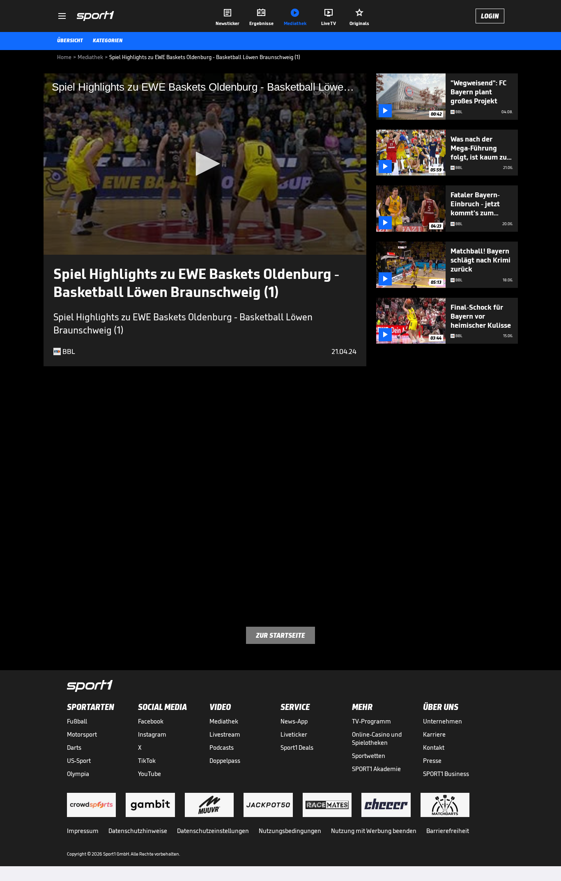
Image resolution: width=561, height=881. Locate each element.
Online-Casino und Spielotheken (377, 738)
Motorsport (82, 734)
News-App (294, 721)
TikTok (147, 761)
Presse (432, 761)
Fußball (77, 721)
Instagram (152, 734)
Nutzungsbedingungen (290, 831)
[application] (205, 164)
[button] (205, 164)
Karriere (434, 734)
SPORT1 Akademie (376, 769)
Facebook (150, 721)
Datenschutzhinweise (137, 831)
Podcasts (221, 747)
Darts (74, 747)
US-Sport (79, 761)
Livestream (224, 734)
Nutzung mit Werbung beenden (373, 831)
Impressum (83, 831)
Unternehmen (442, 721)
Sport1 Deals (296, 747)
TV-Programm (371, 721)
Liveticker (293, 734)
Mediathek (223, 721)
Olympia (78, 774)
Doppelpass (224, 761)
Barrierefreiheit (447, 831)
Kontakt (433, 747)
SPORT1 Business (446, 774)
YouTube (149, 774)
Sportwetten (368, 756)
